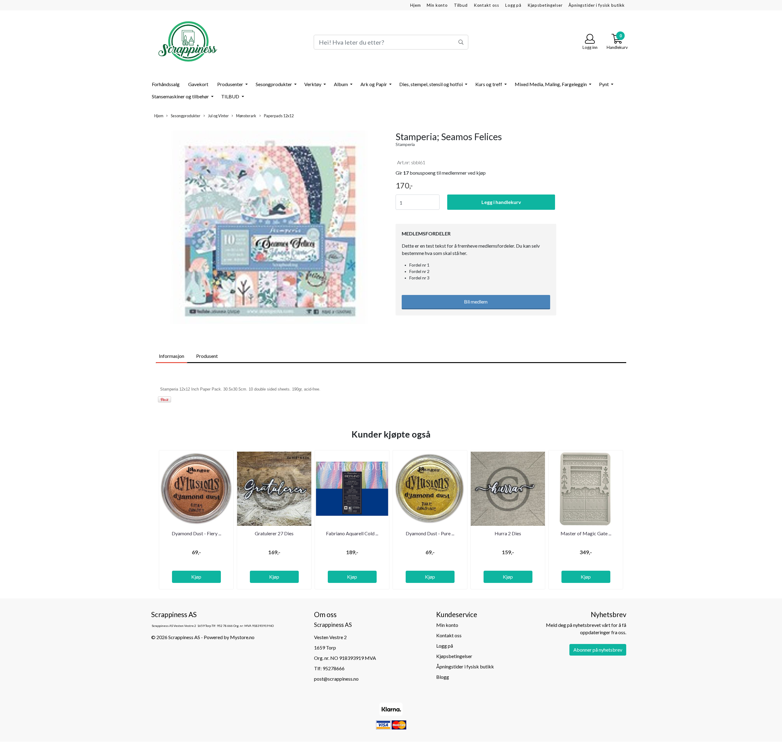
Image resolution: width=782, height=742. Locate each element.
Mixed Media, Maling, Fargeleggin (551, 84)
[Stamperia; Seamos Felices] (269, 228)
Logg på (513, 5)
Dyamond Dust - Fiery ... (196, 533)
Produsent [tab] (207, 356)
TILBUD (230, 96)
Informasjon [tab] (171, 356)
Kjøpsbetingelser (545, 5)
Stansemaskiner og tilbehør (181, 96)
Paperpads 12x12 (278, 115)
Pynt (604, 84)
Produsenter (230, 84)
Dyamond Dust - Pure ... (430, 533)
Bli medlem (476, 301)
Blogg (442, 677)
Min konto (437, 5)
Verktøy (313, 84)
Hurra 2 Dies (508, 533)
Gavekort (198, 84)
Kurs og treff (489, 84)
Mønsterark (246, 115)
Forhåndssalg (166, 84)
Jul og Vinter (218, 115)
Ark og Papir (374, 84)
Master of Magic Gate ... (586, 533)
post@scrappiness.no (336, 679)
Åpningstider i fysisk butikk (596, 5)
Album (341, 84)
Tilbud (461, 5)
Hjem (415, 5)
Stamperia (405, 144)
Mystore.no (242, 637)
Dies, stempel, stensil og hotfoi (431, 84)
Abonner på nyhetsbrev (597, 650)
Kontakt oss (486, 5)
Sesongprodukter (274, 84)
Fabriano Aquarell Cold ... (352, 533)
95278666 (334, 668)
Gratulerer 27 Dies (274, 533)
